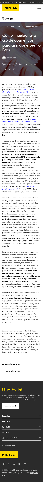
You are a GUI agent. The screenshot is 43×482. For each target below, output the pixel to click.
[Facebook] (8, 464)
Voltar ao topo (9, 445)
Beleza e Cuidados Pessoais (27, 26)
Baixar (24, 2)
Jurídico (5, 432)
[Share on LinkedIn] (14, 69)
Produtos (6, 416)
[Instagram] (3, 464)
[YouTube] (24, 464)
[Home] (3, 26)
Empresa (6, 421)
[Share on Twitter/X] (9, 69)
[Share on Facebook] (5, 69)
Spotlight (6, 427)
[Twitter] (14, 464)
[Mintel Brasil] (10, 7)
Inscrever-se (9, 405)
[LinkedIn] (19, 464)
